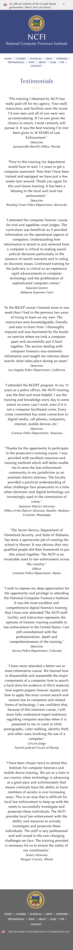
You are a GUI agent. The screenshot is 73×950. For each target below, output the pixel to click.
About (42, 62)
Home (8, 58)
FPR (62, 62)
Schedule (36, 58)
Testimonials (16, 62)
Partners (62, 58)
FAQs (53, 62)
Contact (36, 66)
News (49, 58)
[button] (36, 5)
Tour (31, 62)
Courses (21, 58)
